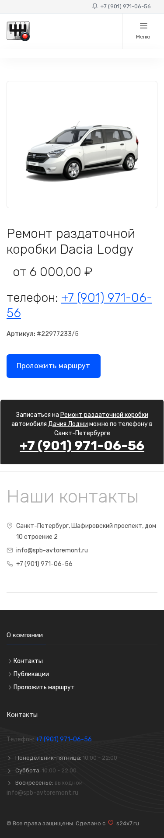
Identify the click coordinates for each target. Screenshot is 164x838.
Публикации (31, 674)
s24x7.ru (126, 823)
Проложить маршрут (54, 366)
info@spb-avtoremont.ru (52, 550)
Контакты (28, 661)
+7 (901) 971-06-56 (124, 6)
